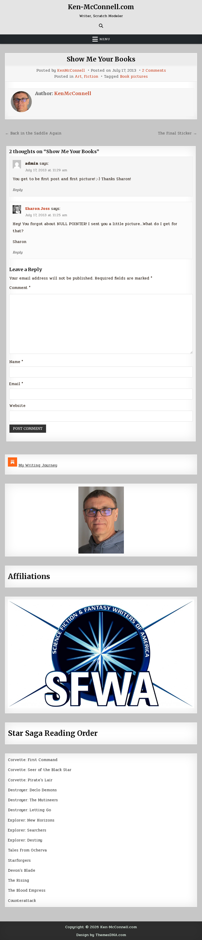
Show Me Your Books (101, 59)
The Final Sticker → (177, 133)
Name (16, 362)
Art (78, 77)
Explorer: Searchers (27, 830)
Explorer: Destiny (25, 840)
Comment (20, 288)
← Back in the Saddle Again (33, 133)
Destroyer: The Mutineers (33, 800)
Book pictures (134, 77)
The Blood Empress (27, 890)
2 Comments (154, 71)
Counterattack (22, 900)
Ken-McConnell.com (101, 7)
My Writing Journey (37, 465)
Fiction (91, 77)
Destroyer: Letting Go (29, 810)
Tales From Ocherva (27, 850)
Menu (104, 39)
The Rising (18, 880)
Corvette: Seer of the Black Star (40, 770)
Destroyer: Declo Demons (32, 790)
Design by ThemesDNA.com (101, 935)
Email (16, 384)
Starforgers (19, 860)
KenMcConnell (71, 71)
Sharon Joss (37, 208)
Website (17, 405)
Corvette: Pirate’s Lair (30, 780)
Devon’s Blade (21, 870)
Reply (17, 190)
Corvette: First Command (33, 760)
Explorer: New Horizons (31, 820)
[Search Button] (101, 25)
